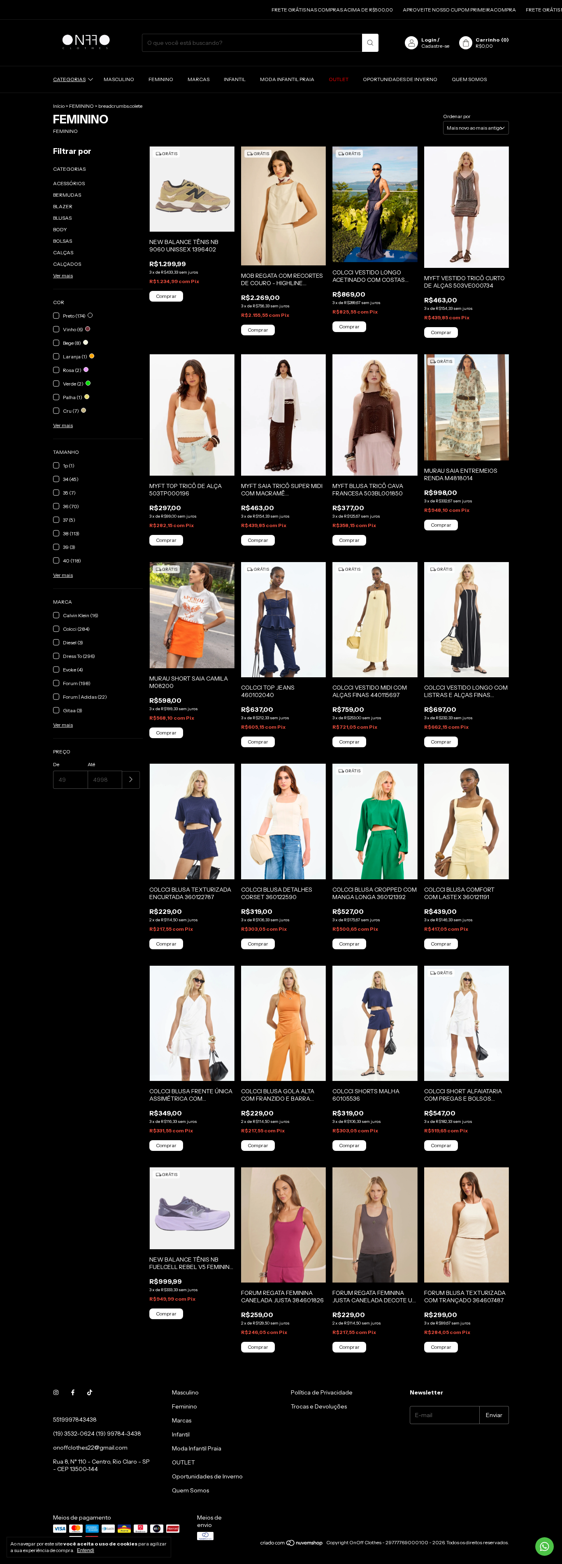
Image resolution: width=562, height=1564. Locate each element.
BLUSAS (62, 218)
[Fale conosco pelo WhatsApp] (544, 1546)
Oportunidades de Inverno (400, 79)
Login (429, 40)
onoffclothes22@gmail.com (90, 1447)
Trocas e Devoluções (319, 1406)
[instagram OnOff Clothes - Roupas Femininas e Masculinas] (56, 1392)
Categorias (69, 79)
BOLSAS (62, 241)
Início (59, 106)
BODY (60, 229)
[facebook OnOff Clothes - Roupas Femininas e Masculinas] (73, 1392)
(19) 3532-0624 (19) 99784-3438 (97, 1433)
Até (91, 764)
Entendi (85, 1550)
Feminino (161, 79)
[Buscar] (370, 43)
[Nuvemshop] (292, 1544)
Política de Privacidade (322, 1392)
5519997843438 (75, 1419)
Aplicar (131, 780)
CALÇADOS (67, 264)
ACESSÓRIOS (69, 183)
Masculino (119, 79)
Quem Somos (469, 79)
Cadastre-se (435, 46)
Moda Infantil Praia (287, 79)
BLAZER (62, 206)
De (56, 764)
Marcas (198, 79)
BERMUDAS (67, 195)
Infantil (235, 79)
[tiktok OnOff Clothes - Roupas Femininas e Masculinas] (90, 1392)
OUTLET (338, 79)
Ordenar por (457, 116)
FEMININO (81, 106)
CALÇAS (63, 252)
